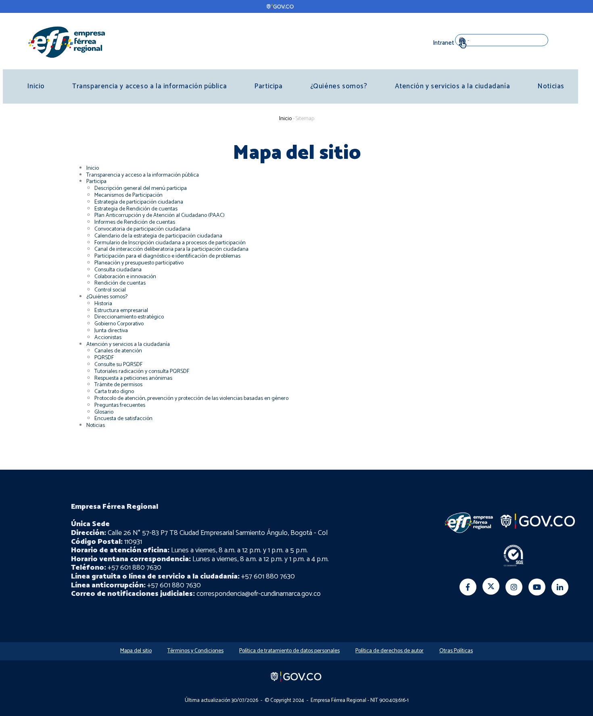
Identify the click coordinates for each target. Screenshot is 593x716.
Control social (110, 290)
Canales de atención (118, 351)
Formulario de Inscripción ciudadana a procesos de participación (170, 243)
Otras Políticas (456, 651)
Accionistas (107, 337)
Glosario (103, 412)
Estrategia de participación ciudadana (138, 202)
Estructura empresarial (121, 310)
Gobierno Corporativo (119, 324)
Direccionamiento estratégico (129, 317)
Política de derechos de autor (389, 651)
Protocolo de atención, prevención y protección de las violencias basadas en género (191, 398)
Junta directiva (111, 330)
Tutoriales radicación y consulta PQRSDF (141, 371)
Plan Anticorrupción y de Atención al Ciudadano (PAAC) (159, 215)
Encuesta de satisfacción (123, 418)
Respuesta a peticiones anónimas (133, 378)
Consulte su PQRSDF (118, 364)
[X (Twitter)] (490, 586)
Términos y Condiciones (195, 651)
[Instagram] (513, 587)
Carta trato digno (114, 391)
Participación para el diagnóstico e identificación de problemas (167, 256)
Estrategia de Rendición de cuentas (135, 209)
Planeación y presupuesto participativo (139, 263)
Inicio (36, 86)
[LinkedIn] (559, 587)
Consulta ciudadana (118, 270)
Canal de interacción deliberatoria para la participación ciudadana (171, 249)
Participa (268, 86)
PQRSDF (104, 357)
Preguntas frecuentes (119, 405)
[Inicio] (66, 41)
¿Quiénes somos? (338, 86)
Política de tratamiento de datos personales (289, 651)
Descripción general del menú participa (140, 188)
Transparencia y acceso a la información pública (149, 86)
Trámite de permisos (118, 384)
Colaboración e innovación (125, 276)
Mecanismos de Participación (128, 195)
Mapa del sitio (136, 651)
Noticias (550, 86)
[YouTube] (536, 587)
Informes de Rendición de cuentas (134, 222)
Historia (103, 303)
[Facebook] (467, 587)
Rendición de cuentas (120, 283)
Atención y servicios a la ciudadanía (452, 86)
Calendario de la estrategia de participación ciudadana (158, 236)
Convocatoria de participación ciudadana (142, 229)
